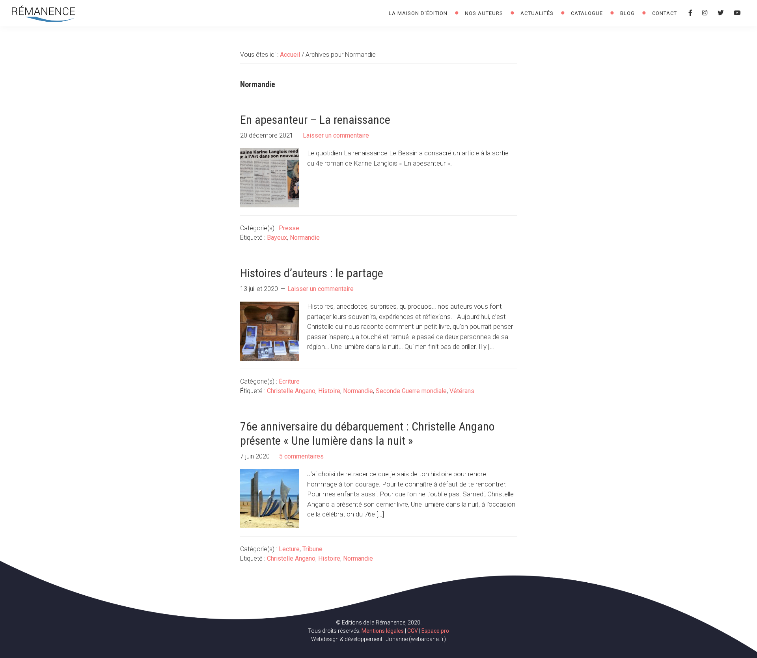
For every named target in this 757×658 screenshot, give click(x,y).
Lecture (289, 549)
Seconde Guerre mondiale (411, 391)
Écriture (289, 381)
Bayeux (277, 237)
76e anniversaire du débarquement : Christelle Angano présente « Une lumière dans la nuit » (367, 433)
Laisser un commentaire (336, 135)
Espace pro (435, 631)
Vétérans (461, 391)
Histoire (329, 391)
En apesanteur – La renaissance (315, 120)
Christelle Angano (291, 391)
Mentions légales (383, 631)
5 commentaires (301, 456)
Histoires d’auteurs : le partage (311, 273)
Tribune (312, 549)
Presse (289, 228)
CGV (412, 631)
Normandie (305, 237)
